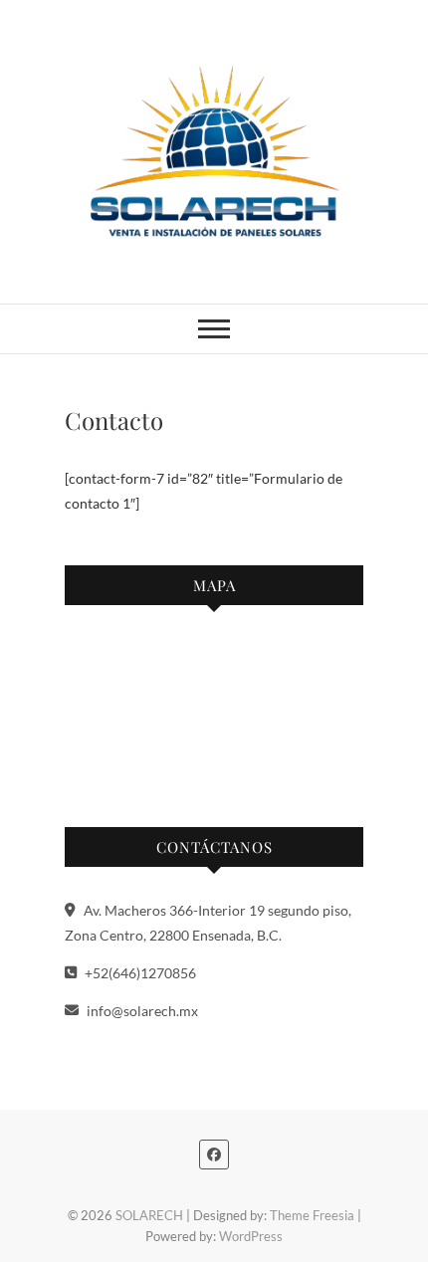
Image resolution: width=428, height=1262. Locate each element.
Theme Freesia (312, 1215)
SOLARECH (149, 1215)
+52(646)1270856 (139, 972)
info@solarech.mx (141, 1010)
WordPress (251, 1236)
